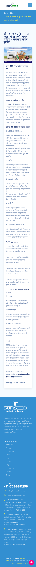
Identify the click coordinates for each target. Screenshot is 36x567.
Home (6, 13)
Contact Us (10, 468)
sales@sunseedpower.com (17, 491)
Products (9, 448)
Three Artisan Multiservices (19, 563)
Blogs (12, 13)
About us (9, 445)
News (8, 458)
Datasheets (10, 451)
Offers (8, 455)
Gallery (8, 462)
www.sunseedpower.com (16, 495)
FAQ (7, 465)
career (8, 472)
